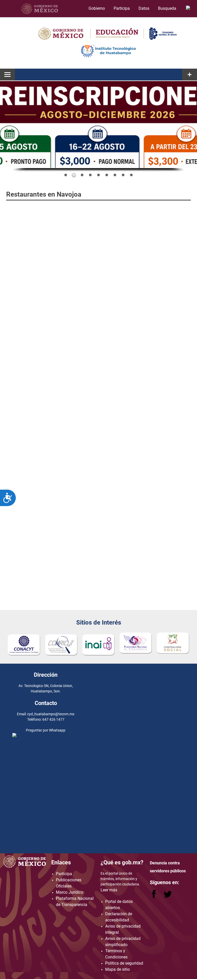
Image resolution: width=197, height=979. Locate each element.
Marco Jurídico (69, 892)
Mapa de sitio (117, 969)
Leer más (109, 889)
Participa (122, 8)
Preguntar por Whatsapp (45, 752)
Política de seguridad (124, 963)
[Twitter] (168, 896)
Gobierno (96, 8)
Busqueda (167, 8)
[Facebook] (154, 896)
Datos (144, 8)
